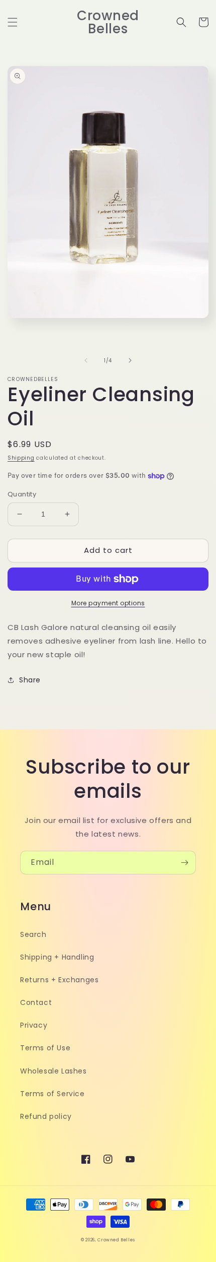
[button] (13, 22)
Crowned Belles (116, 1240)
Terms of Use (45, 1048)
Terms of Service (52, 1094)
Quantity (22, 494)
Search (33, 934)
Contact (36, 1002)
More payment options (108, 603)
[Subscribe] (184, 862)
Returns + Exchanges (59, 980)
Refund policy (46, 1116)
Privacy (33, 1025)
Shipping (21, 458)
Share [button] (30, 680)
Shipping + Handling (57, 957)
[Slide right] (130, 360)
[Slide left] (86, 360)
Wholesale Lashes (53, 1071)
